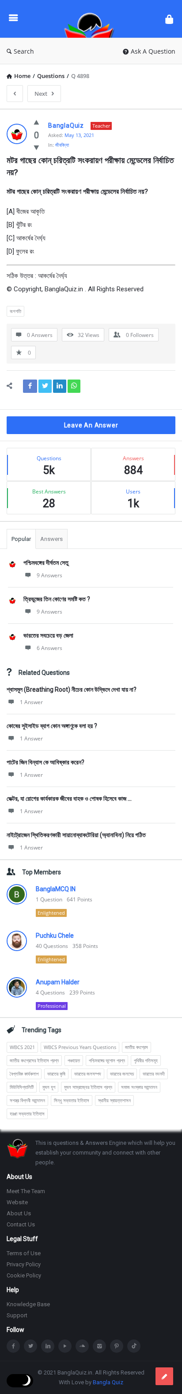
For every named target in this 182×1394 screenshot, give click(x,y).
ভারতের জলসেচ (122, 1073)
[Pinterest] (116, 1346)
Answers (51, 539)
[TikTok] (133, 1346)
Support (17, 1315)
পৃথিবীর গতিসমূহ (146, 1060)
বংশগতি (15, 311)
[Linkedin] (47, 1346)
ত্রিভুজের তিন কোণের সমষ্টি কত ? (56, 599)
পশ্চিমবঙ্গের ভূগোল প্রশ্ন (107, 1060)
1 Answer (31, 702)
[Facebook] (13, 1346)
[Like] (36, 122)
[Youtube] (65, 1346)
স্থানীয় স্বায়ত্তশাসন (114, 1100)
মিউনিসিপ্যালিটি (22, 1087)
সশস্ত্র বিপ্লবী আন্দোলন (27, 1100)
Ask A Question (153, 51)
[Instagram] (99, 1346)
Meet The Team (26, 1191)
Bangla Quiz (108, 1382)
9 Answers (49, 575)
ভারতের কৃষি (56, 1073)
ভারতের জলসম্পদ (87, 1073)
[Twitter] (30, 1346)
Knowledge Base (28, 1304)
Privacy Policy (24, 1264)
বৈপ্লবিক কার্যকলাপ (24, 1073)
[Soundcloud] (82, 1346)
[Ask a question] (164, 1376)
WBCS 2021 (22, 1047)
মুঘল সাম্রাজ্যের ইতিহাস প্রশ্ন (88, 1087)
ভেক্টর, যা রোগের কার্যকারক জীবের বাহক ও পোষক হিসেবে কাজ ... (69, 798)
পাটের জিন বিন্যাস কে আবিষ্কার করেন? (45, 762)
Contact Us (21, 1224)
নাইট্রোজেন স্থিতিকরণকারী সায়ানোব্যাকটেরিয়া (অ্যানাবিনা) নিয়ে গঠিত (76, 834)
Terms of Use (24, 1253)
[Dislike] (36, 147)
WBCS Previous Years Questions (80, 1047)
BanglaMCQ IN (56, 889)
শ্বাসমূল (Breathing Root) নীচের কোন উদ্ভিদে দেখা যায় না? (71, 689)
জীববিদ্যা (62, 144)
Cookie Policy (24, 1275)
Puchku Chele (55, 935)
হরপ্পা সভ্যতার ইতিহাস (27, 1113)
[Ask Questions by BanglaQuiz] (91, 19)
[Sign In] (169, 19)
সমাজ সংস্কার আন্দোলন (139, 1087)
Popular (21, 539)
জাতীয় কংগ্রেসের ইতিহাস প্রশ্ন (34, 1060)
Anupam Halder (58, 982)
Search (24, 51)
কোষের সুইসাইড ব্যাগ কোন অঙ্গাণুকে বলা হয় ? (52, 725)
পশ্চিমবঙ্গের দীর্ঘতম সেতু (45, 562)
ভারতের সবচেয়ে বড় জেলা (48, 635)
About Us (19, 1213)
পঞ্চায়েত (74, 1060)
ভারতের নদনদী (154, 1073)
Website (17, 1202)
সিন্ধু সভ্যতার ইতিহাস (71, 1100)
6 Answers (49, 648)
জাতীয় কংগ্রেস (136, 1047)
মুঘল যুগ (48, 1087)
